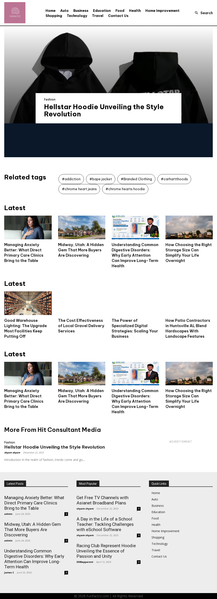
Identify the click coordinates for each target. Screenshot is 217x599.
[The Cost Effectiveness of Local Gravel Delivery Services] (82, 303)
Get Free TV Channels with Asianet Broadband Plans (102, 500)
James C (9, 572)
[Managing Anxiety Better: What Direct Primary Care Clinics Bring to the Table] (28, 227)
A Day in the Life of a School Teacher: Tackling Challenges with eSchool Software (105, 524)
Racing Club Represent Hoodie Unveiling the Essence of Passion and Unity (106, 551)
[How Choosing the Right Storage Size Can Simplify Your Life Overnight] (189, 227)
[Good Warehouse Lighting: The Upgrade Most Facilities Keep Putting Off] (28, 303)
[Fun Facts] (14, 12)
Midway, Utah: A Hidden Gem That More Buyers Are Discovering (81, 250)
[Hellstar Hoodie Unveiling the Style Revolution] (108, 74)
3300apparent (85, 561)
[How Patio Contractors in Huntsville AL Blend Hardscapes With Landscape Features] (189, 303)
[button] (202, 13)
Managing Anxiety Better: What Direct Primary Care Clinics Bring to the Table (23, 398)
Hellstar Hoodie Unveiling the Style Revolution (104, 110)
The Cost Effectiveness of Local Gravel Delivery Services (81, 325)
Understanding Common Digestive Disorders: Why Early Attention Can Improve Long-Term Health (135, 255)
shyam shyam (12, 452)
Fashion (50, 99)
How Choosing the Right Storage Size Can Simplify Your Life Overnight (189, 398)
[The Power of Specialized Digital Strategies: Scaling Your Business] (135, 303)
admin (8, 513)
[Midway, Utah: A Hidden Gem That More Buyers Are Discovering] (82, 227)
